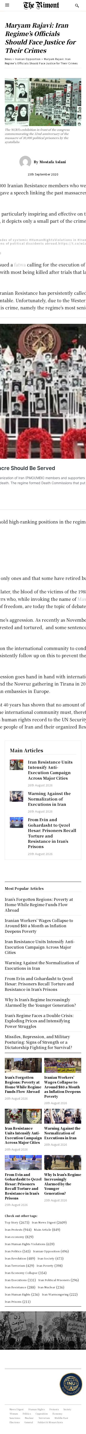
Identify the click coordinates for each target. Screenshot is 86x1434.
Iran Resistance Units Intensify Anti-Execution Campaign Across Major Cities (50, 770)
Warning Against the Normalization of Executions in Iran (49, 799)
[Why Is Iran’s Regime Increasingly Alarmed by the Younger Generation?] (62, 1162)
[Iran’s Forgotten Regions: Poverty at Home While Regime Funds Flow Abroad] (23, 1065)
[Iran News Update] (67, 1384)
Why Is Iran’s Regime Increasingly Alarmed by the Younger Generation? (62, 1184)
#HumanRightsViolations (50, 240)
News (8, 59)
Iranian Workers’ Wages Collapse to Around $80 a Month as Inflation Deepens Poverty (62, 1086)
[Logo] (41, 5)
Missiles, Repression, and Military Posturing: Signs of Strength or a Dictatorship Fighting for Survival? (38, 1042)
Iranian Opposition (28, 59)
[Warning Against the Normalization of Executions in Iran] (16, 796)
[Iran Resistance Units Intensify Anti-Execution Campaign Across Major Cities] (16, 764)
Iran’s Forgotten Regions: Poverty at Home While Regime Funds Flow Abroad (23, 1084)
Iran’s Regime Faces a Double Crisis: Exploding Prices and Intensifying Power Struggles (39, 1021)
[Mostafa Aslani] (26, 162)
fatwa (20, 264)
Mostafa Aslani (52, 161)
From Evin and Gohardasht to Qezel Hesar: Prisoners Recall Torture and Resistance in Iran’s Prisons (52, 833)
